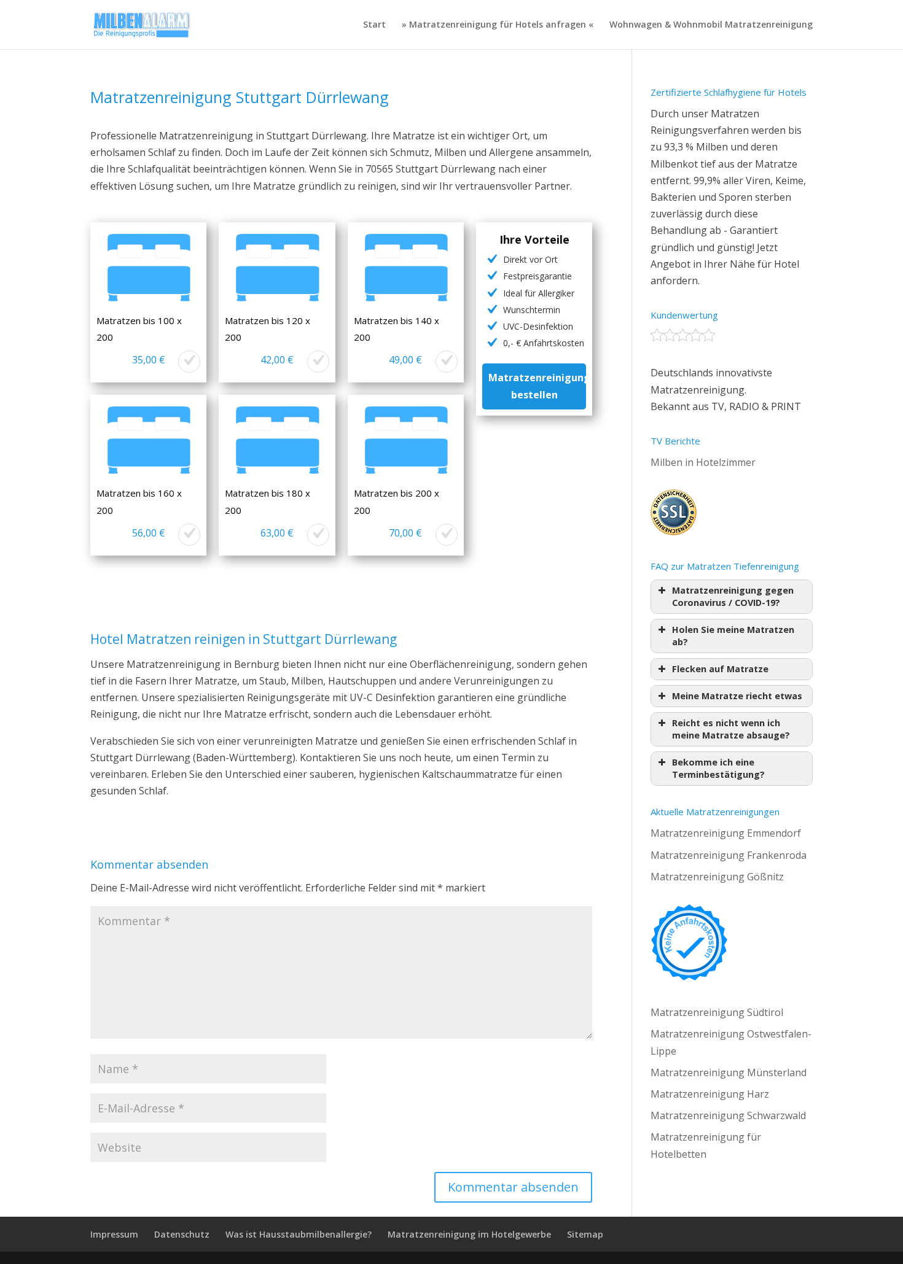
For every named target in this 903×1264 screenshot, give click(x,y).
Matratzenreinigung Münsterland (729, 1072)
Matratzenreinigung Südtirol (717, 1012)
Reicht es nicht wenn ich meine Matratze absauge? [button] (731, 729)
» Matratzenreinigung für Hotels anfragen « (497, 25)
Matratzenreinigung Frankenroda (729, 855)
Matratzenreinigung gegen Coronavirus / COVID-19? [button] (733, 596)
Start (374, 25)
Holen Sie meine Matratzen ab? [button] (733, 636)
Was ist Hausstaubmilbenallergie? (298, 1234)
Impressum (114, 1234)
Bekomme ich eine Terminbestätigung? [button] (718, 768)
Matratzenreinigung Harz (710, 1094)
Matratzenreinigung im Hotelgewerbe (469, 1234)
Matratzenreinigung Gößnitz (717, 876)
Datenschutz (181, 1234)
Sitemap (585, 1234)
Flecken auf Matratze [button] (720, 669)
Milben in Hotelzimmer (703, 462)
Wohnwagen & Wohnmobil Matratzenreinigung (711, 25)
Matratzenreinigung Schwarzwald (728, 1115)
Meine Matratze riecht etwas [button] (737, 696)
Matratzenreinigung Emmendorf (726, 833)
